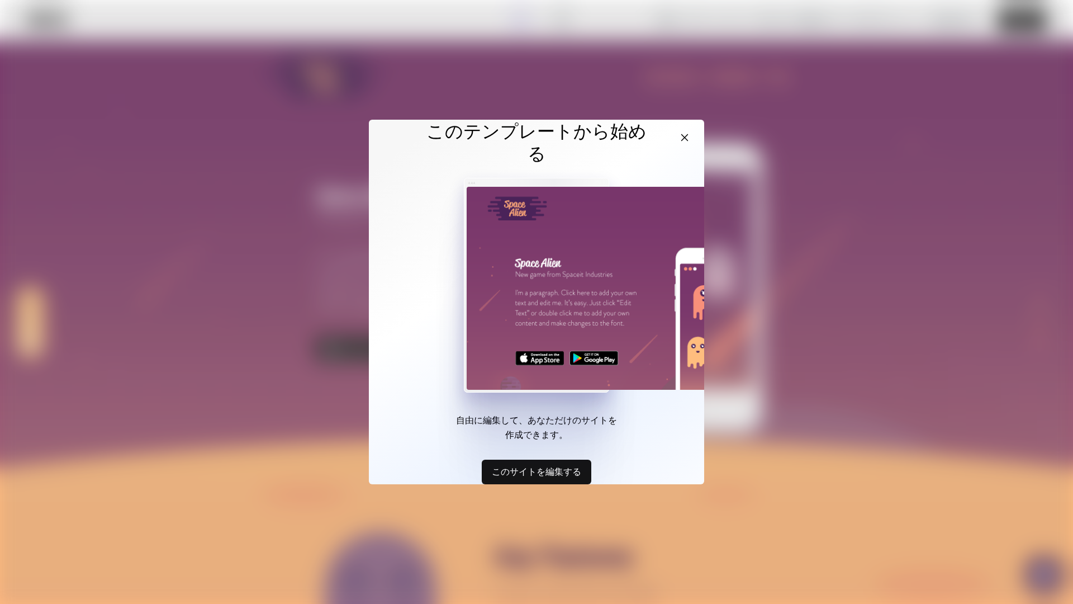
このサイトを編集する (536, 471)
